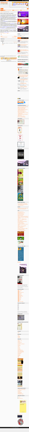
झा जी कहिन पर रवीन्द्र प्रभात (21, 213)
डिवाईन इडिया (19, 345)
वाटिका (18, 335)
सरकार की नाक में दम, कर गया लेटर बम (24, 76)
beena (19, 300)
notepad (19, 347)
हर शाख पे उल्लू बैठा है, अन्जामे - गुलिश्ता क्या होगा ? (22, 203)
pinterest (28, 0)
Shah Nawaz (20, 293)
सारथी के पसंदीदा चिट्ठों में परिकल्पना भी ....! (22, 230)
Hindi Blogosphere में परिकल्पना (21, 229)
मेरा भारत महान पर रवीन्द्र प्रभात (21, 214)
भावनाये (18, 346)
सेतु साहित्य (19, 336)
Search (27, 8)
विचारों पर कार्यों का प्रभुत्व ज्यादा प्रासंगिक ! (6, 13)
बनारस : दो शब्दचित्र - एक (20, 227)
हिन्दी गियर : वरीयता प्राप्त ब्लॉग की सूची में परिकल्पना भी (23, 216)
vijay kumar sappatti (21, 301)
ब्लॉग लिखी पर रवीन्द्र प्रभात (20, 222)
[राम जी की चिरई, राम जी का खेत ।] (19, 84)
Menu (7, 0)
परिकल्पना (11, 427)
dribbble (27, 0)
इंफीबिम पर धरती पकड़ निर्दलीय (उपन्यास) (21, 107)
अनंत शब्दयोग (19, 349)
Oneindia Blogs (19, 390)
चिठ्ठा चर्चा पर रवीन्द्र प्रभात (20, 215)
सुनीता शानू (20, 299)
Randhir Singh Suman (21, 292)
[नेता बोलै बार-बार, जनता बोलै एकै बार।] (19, 87)
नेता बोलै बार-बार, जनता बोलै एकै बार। (23, 86)
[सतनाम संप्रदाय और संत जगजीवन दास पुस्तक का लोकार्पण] (23, 71)
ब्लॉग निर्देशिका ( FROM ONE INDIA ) (21, 389)
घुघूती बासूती (19, 355)
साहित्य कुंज (19, 337)
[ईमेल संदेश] (1, 34)
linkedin (26, 0)
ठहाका (18, 332)
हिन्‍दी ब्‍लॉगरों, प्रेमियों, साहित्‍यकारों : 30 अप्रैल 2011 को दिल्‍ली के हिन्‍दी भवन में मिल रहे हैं (24, 51)
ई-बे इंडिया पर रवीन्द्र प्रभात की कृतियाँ (21, 108)
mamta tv (19, 354)
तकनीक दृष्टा (19, 391)
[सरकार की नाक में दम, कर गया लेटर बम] (19, 77)
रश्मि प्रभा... (20, 298)
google (24, 0)
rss (25, 0)
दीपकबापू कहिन (19, 353)
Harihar (19, 291)
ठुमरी (18, 356)
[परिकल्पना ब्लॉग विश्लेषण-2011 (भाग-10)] (19, 80)
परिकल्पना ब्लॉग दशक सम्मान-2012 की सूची (24, 55)
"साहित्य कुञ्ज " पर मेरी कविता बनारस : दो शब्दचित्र (22, 228)
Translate (23, 36)
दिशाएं (18, 357)
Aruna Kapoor (20, 290)
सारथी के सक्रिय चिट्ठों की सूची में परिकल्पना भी (22, 221)
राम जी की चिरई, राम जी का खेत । (23, 83)
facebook (23, 0)
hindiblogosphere (20, 392)
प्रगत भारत (19, 348)
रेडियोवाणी (19, 341)
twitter (22, 0)
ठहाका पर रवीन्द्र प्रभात (20, 220)
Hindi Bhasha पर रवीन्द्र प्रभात (21, 223)
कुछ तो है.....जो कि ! (20, 340)
